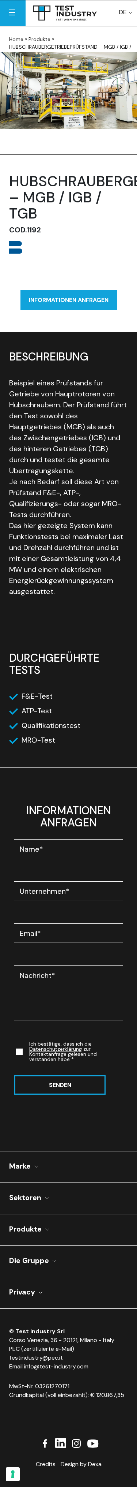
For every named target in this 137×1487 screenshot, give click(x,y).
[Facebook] (45, 1443)
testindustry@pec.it (36, 1357)
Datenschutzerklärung (55, 1049)
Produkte (39, 39)
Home (16, 39)
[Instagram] (76, 1443)
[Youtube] (92, 1443)
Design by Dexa (81, 1464)
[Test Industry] (65, 11)
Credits (46, 1464)
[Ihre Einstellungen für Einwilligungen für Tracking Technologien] (13, 1474)
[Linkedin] (61, 1442)
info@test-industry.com (56, 1366)
